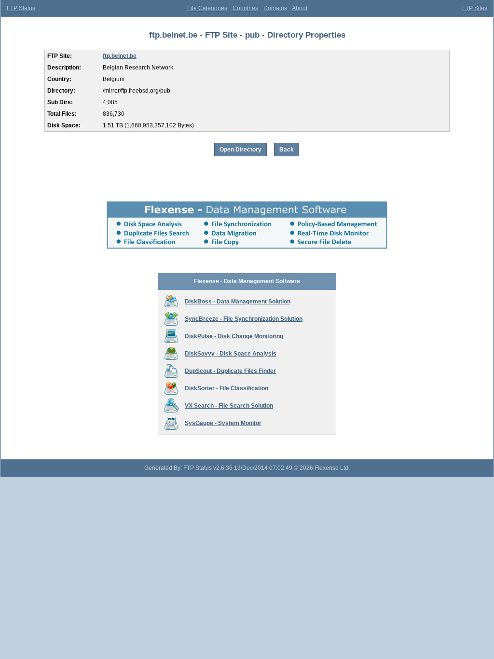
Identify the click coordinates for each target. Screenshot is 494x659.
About (299, 8)
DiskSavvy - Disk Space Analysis (230, 353)
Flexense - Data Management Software (247, 281)
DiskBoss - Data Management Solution (237, 301)
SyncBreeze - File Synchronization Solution (243, 319)
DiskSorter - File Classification (226, 388)
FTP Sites (474, 8)
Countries (245, 8)
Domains (275, 8)
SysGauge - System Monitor (223, 423)
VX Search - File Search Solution (229, 405)
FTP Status (21, 8)
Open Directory (240, 149)
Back (286, 149)
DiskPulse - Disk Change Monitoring (234, 336)
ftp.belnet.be (120, 56)
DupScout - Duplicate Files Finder (230, 371)
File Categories (207, 8)
